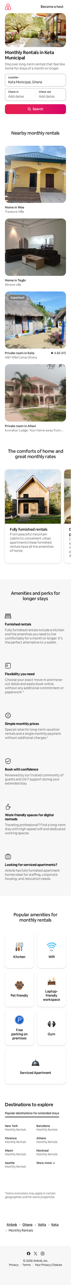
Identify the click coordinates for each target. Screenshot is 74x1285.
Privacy (13, 1265)
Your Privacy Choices (48, 1265)
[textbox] (20, 96)
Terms (26, 1265)
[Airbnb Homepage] (8, 6)
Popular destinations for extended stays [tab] (32, 1113)
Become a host (52, 7)
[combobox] (35, 82)
